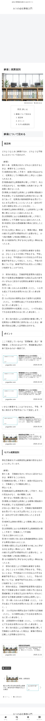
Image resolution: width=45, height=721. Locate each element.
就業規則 (7, 668)
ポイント (21, 121)
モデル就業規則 (24, 124)
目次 (19, 109)
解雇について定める (23, 114)
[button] (40, 453)
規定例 (20, 117)
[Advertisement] (22, 39)
